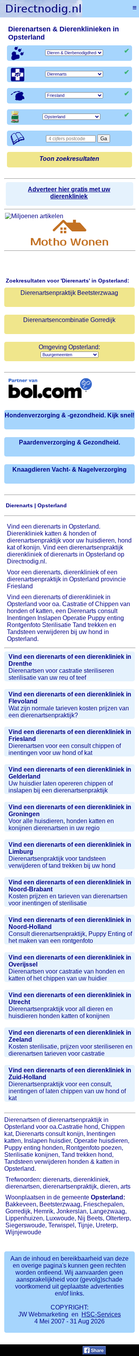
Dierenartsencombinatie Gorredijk (69, 320)
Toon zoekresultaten (69, 158)
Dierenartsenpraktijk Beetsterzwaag (69, 292)
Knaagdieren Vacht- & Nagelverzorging (69, 469)
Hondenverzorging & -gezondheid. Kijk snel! (69, 415)
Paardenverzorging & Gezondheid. (69, 442)
